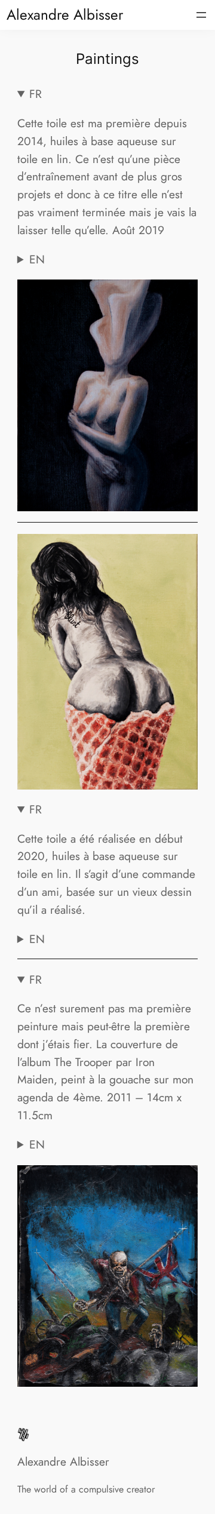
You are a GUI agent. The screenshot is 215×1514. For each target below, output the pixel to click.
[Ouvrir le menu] (201, 15)
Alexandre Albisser (65, 14)
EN (37, 259)
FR (35, 93)
